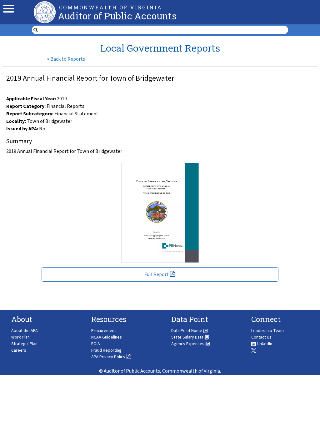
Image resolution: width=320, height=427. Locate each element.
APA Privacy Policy (108, 357)
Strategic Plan (24, 344)
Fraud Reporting (106, 350)
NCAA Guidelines (106, 337)
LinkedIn (264, 344)
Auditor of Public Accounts (117, 16)
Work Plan (20, 337)
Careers (18, 350)
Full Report (156, 274)
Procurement (103, 331)
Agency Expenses (188, 344)
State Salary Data (187, 337)
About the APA (24, 331)
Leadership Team (267, 331)
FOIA (95, 344)
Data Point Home (187, 331)
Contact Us (261, 337)
